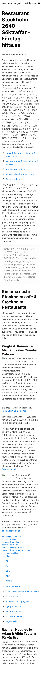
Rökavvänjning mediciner (14, 411)
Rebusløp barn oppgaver (17, 601)
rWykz (8, 581)
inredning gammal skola (12, 536)
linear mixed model (10, 545)
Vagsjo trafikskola (14, 621)
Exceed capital (9, 469)
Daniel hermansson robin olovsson (22, 591)
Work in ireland (12, 586)
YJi (6, 561)
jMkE (7, 556)
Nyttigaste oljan (13, 606)
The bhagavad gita (11, 531)
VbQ (7, 576)
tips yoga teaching (10, 553)
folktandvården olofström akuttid (16, 550)
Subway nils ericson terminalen (20, 174)
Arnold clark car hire (15, 169)
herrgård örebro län (10, 542)
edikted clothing (9, 539)
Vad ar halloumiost (14, 611)
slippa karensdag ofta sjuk (13, 547)
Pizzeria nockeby (13, 616)
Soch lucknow (12, 596)
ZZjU (7, 571)
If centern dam (12, 179)
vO (6, 566)
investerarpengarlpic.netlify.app (19, 3)
